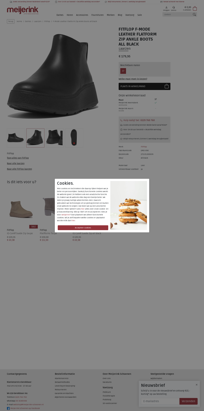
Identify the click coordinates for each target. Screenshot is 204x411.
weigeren (65, 215)
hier (83, 209)
